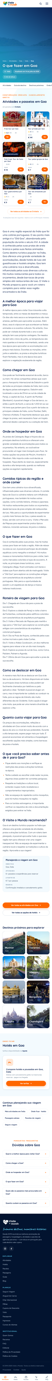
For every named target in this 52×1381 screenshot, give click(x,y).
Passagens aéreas (12, 1118)
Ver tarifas (24, 1083)
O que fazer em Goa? (26, 1181)
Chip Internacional (10, 1300)
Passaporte (7, 1316)
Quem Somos (8, 1335)
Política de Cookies (10, 1356)
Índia (26, 61)
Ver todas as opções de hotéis (24, 912)
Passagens (7, 1273)
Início (5, 61)
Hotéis (5, 1264)
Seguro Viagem (9, 1292)
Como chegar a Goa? (26, 1163)
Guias (5, 1277)
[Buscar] (40, 3)
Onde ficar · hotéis (38, 1111)
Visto (5, 1312)
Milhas (5, 1304)
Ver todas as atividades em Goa (24, 905)
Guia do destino (20, 85)
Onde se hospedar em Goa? (26, 1172)
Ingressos (6, 1321)
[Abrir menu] (46, 3)
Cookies (16, 1370)
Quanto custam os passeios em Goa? (26, 1203)
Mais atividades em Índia (15, 1111)
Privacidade (7, 1370)
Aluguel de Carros (10, 1296)
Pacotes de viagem (33, 1118)
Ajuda (24, 1370)
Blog (4, 1281)
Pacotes (6, 1269)
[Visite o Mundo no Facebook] (11, 1248)
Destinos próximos (36, 85)
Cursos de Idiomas (10, 1325)
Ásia (20, 61)
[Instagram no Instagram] (5, 1248)
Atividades (13, 61)
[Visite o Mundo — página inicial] (10, 3)
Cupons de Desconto (11, 1308)
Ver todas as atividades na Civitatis (24, 211)
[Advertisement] (26, 35)
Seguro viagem (11, 1125)
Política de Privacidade (11, 1352)
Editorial (6, 1348)
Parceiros (6, 1339)
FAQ (4, 1344)
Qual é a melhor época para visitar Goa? (26, 1153)
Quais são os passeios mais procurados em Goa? (26, 1192)
